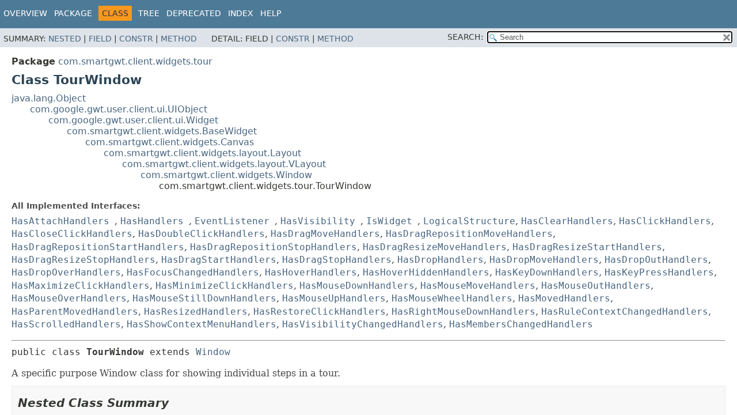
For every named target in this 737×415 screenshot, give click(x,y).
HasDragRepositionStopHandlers (273, 247)
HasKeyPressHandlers (659, 272)
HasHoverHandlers (311, 272)
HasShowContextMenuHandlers (201, 324)
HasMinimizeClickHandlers (224, 285)
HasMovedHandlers (564, 298)
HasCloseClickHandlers (72, 233)
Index (240, 13)
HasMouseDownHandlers (357, 285)
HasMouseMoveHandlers (477, 285)
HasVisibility (317, 221)
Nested (64, 38)
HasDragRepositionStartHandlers (98, 247)
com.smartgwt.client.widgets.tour (135, 61)
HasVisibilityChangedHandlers (362, 324)
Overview (25, 13)
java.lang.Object (49, 98)
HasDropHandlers (440, 259)
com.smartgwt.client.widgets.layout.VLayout (224, 164)
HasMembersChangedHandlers (521, 324)
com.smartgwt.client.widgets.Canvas (169, 142)
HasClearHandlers (567, 221)
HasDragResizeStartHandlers (587, 247)
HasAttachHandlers (60, 221)
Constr (136, 38)
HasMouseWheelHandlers (452, 298)
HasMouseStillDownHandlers (204, 298)
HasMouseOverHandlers (69, 298)
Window (213, 351)
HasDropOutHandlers (656, 259)
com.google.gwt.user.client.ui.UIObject (118, 109)
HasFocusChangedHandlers (193, 272)
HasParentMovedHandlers (75, 311)
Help (270, 13)
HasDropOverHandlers (66, 272)
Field (100, 38)
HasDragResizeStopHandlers (83, 259)
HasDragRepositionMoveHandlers (469, 233)
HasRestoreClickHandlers (319, 311)
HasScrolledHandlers (66, 324)
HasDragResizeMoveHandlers (435, 247)
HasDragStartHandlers (218, 259)
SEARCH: (465, 37)
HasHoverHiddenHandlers (426, 272)
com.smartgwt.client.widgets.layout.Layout (202, 153)
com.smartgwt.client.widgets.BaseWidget (162, 131)
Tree (148, 13)
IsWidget (389, 221)
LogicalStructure (469, 221)
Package (73, 13)
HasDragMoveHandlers (325, 233)
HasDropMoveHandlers (544, 259)
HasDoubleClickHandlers (201, 233)
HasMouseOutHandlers (596, 285)
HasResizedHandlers (196, 311)
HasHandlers (152, 221)
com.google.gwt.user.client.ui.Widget (133, 120)
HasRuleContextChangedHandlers (624, 311)
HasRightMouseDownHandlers (463, 311)
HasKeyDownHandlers (547, 272)
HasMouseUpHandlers (334, 298)
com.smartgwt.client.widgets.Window (226, 174)
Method (179, 38)
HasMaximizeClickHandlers (81, 285)
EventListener (232, 221)
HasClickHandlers (665, 221)
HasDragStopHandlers (337, 259)
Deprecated (193, 13)
